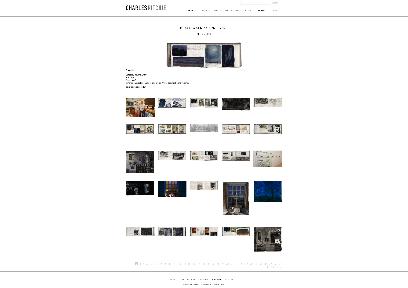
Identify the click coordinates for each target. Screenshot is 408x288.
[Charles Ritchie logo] (146, 9)
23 (227, 263)
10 (165, 263)
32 (270, 263)
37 (277, 267)
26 (241, 263)
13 (179, 263)
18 (203, 263)
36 (272, 267)
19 (208, 263)
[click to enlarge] (204, 55)
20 (213, 263)
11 (170, 263)
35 (267, 267)
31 (265, 263)
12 (175, 263)
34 (280, 263)
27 (246, 263)
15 (189, 263)
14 (184, 263)
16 (194, 263)
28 (251, 263)
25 (237, 263)
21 (218, 263)
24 (232, 263)
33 (275, 263)
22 (222, 263)
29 (256, 263)
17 (198, 263)
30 (261, 263)
